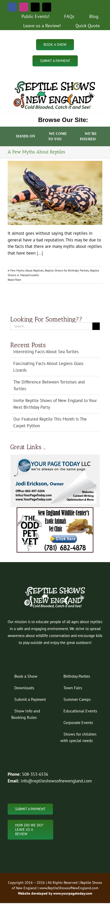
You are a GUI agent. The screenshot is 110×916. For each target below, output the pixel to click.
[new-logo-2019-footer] (55, 587)
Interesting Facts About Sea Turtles (46, 351)
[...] (40, 253)
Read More (14, 280)
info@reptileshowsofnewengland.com (56, 781)
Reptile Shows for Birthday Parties (67, 270)
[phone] (46, 7)
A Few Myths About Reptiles (25, 270)
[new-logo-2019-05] (55, 81)
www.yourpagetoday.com (72, 893)
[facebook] (12, 7)
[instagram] (23, 7)
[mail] (35, 7)
